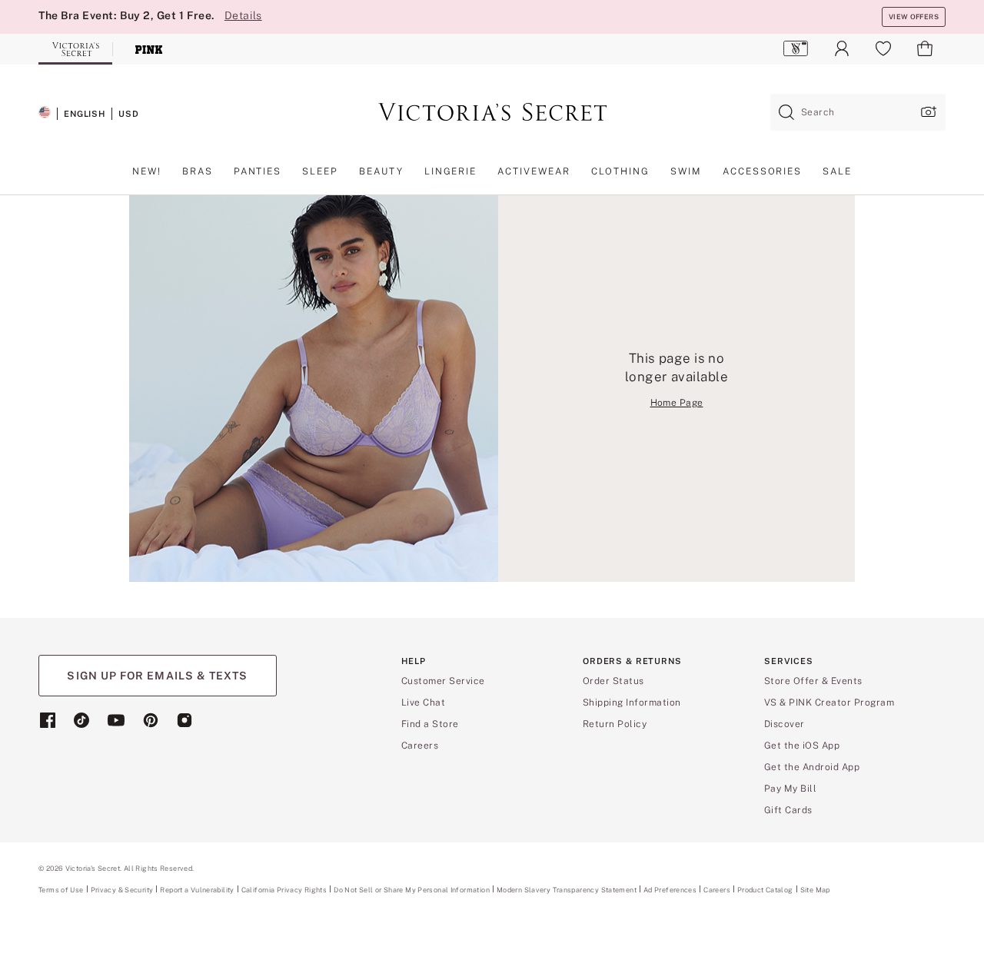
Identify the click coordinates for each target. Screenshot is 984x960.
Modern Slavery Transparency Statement (567, 890)
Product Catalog (765, 889)
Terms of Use (61, 889)
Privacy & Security (122, 889)
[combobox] (858, 112)
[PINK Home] (149, 49)
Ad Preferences (669, 889)
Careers (716, 889)
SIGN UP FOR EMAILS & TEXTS (157, 675)
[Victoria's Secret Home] (75, 49)
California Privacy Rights (284, 889)
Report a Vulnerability (197, 890)
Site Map (815, 889)
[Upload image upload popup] (927, 111)
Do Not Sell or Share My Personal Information (412, 889)
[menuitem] (796, 48)
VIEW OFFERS (914, 16)
